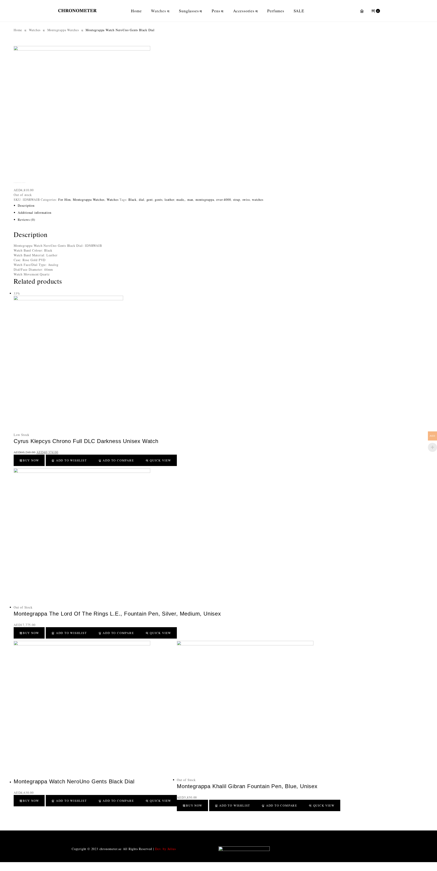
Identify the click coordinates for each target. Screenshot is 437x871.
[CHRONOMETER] (77, 10)
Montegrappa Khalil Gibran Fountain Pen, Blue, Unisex (247, 786)
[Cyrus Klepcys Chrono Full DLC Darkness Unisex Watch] (95, 364)
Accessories (243, 10)
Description (26, 205)
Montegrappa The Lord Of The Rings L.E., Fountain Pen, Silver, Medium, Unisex (117, 614)
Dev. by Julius (165, 849)
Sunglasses (189, 10)
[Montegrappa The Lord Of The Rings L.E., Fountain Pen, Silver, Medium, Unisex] (117, 536)
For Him (64, 199)
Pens (216, 10)
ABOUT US (108, 837)
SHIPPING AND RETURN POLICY (329, 837)
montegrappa (205, 199)
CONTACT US (182, 837)
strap (236, 199)
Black (132, 199)
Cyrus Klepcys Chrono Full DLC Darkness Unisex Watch (86, 441)
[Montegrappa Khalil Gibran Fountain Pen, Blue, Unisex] (258, 709)
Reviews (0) (26, 219)
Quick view (160, 460)
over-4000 (223, 199)
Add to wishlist (71, 460)
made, (180, 199)
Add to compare (118, 460)
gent (150, 199)
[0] (373, 11)
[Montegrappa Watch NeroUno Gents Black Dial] (95, 709)
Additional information (34, 212)
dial (141, 199)
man (190, 199)
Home (136, 10)
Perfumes (275, 10)
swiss (246, 199)
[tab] (190, 205)
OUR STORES (255, 837)
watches (257, 199)
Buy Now (31, 460)
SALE (299, 10)
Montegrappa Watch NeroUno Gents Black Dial (74, 781)
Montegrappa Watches (63, 30)
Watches (158, 10)
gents (158, 199)
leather (169, 199)
